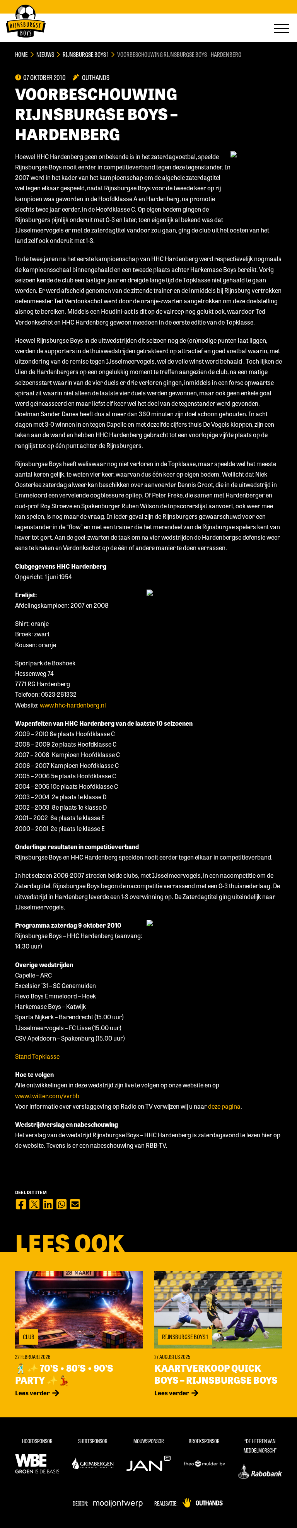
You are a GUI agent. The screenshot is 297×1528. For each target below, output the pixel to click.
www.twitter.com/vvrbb (47, 1095)
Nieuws (45, 54)
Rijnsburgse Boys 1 (86, 54)
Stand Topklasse (37, 1056)
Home (21, 54)
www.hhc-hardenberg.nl (73, 705)
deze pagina (224, 1106)
